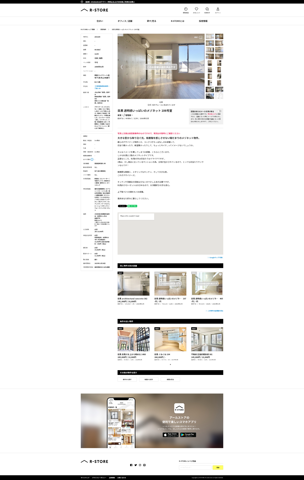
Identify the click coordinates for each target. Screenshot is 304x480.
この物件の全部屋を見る (215, 311)
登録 (217, 467)
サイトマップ (85, 478)
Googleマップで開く (216, 257)
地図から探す (149, 379)
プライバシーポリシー (99, 478)
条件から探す (127, 379)
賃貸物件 (103, 29)
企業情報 (112, 478)
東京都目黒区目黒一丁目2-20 (102, 87)
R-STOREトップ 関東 (88, 29)
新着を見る (170, 379)
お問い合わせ (121, 478)
